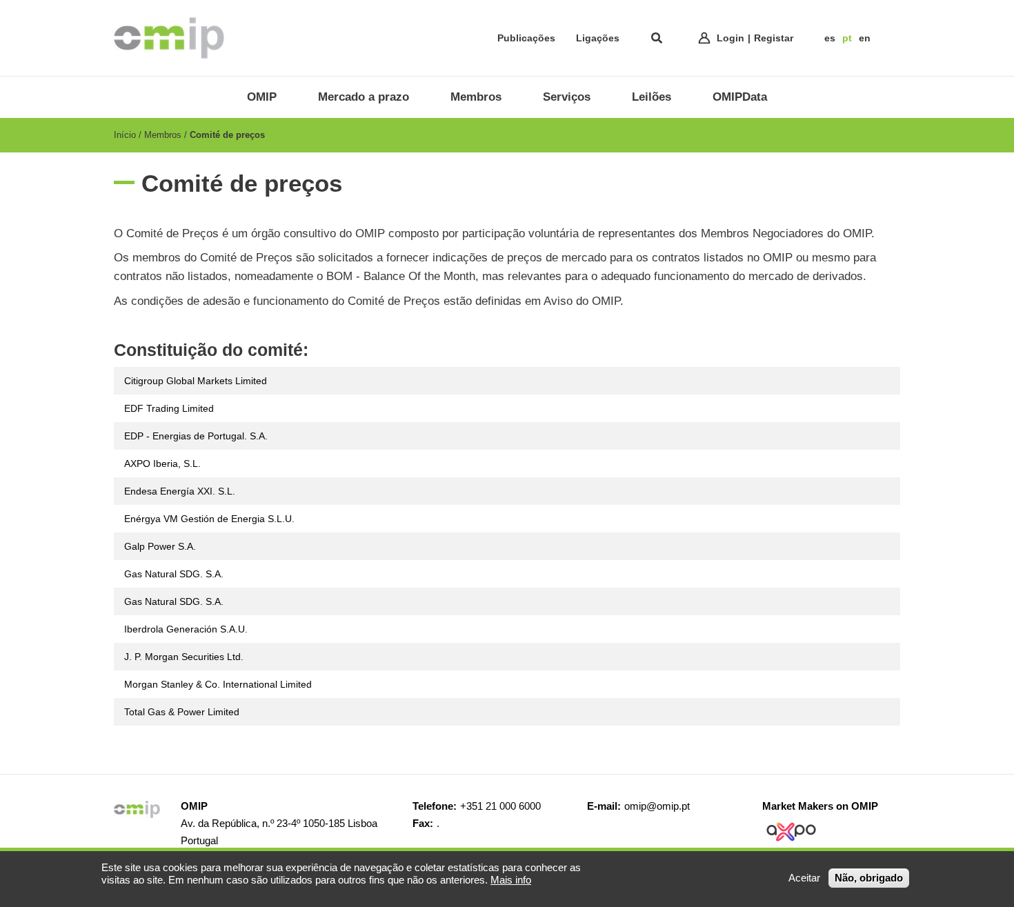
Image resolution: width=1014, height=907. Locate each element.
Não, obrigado (869, 878)
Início (125, 135)
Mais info (510, 880)
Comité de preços (227, 135)
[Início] (169, 38)
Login (730, 37)
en (865, 37)
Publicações (526, 37)
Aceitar (804, 878)
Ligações (597, 37)
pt (847, 37)
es (829, 37)
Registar (773, 37)
